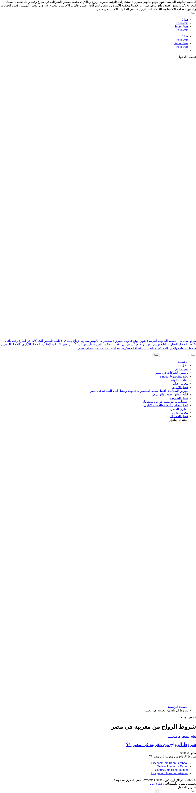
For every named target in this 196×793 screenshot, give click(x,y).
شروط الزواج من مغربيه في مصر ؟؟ (161, 744)
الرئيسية (183, 361)
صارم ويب (156, 783)
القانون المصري (178, 409)
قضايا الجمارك (179, 416)
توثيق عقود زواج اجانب (174, 376)
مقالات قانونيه (179, 380)
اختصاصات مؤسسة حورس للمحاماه (165, 401)
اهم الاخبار (181, 369)
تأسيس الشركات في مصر (171, 372)
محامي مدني (180, 412)
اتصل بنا (183, 365)
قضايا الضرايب (179, 398)
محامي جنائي (180, 383)
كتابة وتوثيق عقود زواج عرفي (170, 394)
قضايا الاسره (180, 387)
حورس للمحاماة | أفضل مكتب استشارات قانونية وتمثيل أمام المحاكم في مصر (139, 390)
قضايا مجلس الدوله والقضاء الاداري (166, 405)
